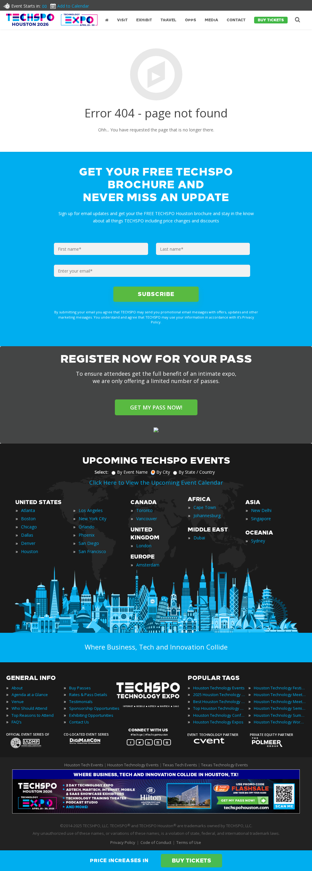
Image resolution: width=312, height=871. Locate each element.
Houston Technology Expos (218, 722)
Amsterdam (147, 565)
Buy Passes (80, 688)
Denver (28, 543)
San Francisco (92, 551)
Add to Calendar (73, 6)
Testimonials (81, 701)
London (143, 546)
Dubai (199, 538)
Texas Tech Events (180, 765)
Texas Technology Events (224, 765)
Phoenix (86, 535)
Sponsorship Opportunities (94, 708)
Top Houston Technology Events (219, 708)
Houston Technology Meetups (280, 701)
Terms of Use (188, 842)
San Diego (89, 543)
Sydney (258, 541)
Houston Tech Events (84, 765)
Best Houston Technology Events (219, 701)
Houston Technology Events (219, 688)
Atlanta (28, 510)
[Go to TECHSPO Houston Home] (52, 20)
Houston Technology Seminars (280, 708)
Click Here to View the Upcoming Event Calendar (156, 482)
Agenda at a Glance (30, 694)
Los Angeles (91, 510)
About (17, 688)
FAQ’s (17, 722)
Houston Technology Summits (280, 715)
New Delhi (261, 510)
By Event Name (132, 472)
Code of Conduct (155, 842)
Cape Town (204, 507)
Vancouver (146, 518)
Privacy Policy (122, 842)
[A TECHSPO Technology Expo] (152, 698)
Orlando (86, 527)
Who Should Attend (29, 708)
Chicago (29, 527)
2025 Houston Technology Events (219, 694)
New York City (92, 518)
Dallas (27, 535)
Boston (28, 518)
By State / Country (197, 472)
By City (163, 472)
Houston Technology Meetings (280, 694)
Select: (101, 472)
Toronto (144, 510)
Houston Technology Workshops (280, 722)
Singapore (261, 518)
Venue (18, 701)
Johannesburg (207, 515)
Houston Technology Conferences (219, 715)
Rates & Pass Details (88, 694)
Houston (29, 551)
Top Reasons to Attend (33, 715)
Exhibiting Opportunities (91, 715)
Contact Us (79, 722)
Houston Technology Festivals (280, 688)
